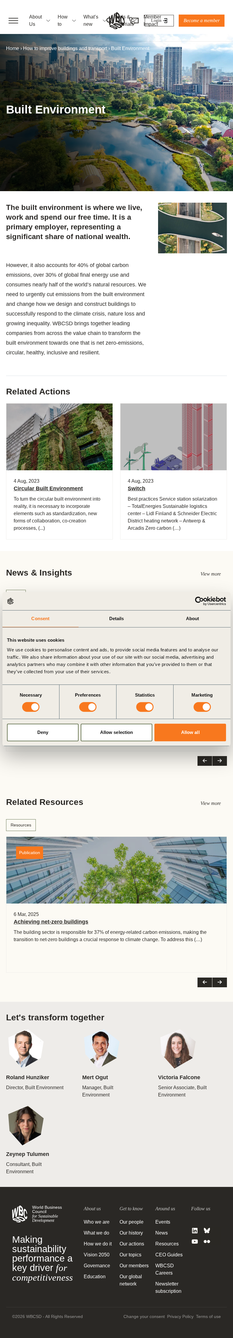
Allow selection (116, 732)
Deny (42, 732)
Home (12, 48)
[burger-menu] (13, 20)
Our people (132, 1222)
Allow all (190, 732)
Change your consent (144, 1316)
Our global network (131, 1280)
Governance (97, 1265)
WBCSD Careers (164, 1269)
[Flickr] (207, 1241)
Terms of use (208, 1316)
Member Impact (152, 20)
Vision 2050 (97, 1254)
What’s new (90, 20)
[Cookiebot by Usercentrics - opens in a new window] (199, 601)
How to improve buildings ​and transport (65, 48)
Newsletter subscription (168, 1287)
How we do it (98, 1243)
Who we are (97, 1222)
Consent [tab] (40, 618)
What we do (96, 1232)
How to (63, 20)
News (161, 1232)
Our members (134, 1265)
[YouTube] (194, 1241)
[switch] (87, 707)
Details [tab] (116, 618)
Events (162, 1222)
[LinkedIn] (194, 1230)
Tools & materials (124, 20)
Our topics (130, 1254)
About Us (35, 20)
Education (95, 1276)
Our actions (132, 1243)
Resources (21, 825)
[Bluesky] (207, 1230)
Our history (131, 1232)
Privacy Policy (180, 1316)
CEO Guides (169, 1254)
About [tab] (192, 618)
